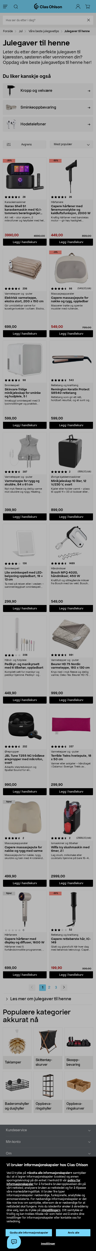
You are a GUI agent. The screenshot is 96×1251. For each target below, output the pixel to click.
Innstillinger (48, 1243)
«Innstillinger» (51, 1210)
